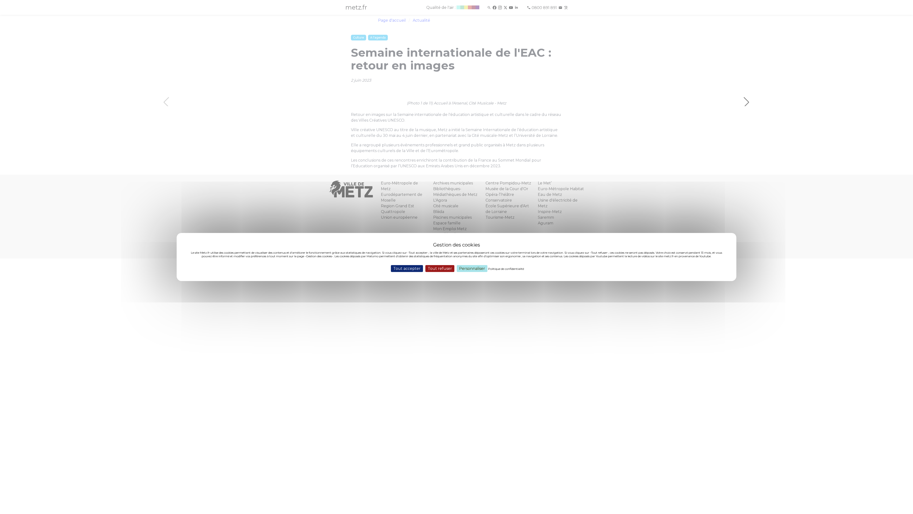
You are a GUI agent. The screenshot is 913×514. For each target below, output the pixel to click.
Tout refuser (440, 268)
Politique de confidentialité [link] (506, 269)
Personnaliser (472, 268)
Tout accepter (407, 268)
